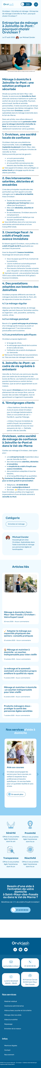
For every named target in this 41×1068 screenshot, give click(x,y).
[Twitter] (26, 949)
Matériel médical (10, 1001)
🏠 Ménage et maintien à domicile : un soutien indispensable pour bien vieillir (20, 652)
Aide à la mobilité (10, 1020)
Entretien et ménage (20, 11)
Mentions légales (10, 1046)
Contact (7, 1050)
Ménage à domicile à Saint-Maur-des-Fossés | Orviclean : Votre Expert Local (20, 614)
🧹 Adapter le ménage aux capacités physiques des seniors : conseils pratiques (18, 633)
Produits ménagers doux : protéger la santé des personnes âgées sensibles (18, 708)
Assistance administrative (14, 1006)
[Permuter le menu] (36, 4)
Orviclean (6, 11)
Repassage (8, 1024)
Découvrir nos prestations (27, 490)
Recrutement (9, 1055)
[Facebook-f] (15, 949)
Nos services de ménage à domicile (19, 357)
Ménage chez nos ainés (12, 1015)
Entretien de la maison (12, 1029)
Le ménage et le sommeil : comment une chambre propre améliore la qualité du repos (20, 671)
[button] (3, 774)
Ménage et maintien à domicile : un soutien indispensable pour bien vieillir (20, 689)
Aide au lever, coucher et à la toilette (17, 1010)
